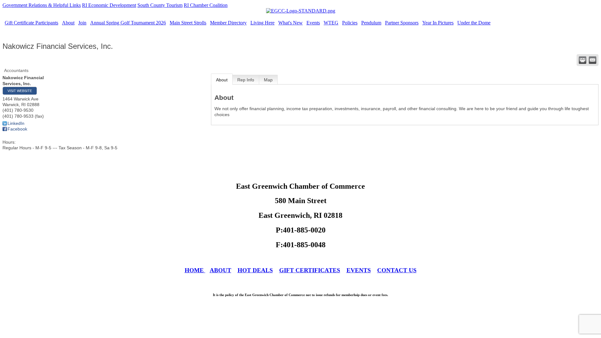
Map (268, 79)
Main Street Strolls (188, 22)
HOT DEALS (255, 270)
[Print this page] (582, 60)
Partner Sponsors (402, 22)
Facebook (17, 128)
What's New (290, 22)
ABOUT (220, 270)
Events (313, 22)
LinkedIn (16, 123)
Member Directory (228, 22)
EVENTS (359, 270)
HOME (195, 270)
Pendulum (371, 22)
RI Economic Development (109, 5)
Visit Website (20, 91)
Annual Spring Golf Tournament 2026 (128, 22)
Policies (349, 22)
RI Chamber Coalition (206, 5)
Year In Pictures (438, 22)
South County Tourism (159, 5)
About (68, 22)
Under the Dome (474, 22)
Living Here (262, 22)
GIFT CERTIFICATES (309, 270)
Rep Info (245, 79)
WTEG (331, 22)
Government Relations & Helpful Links (42, 5)
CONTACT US (397, 270)
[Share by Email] (592, 60)
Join (82, 22)
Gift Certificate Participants (31, 22)
